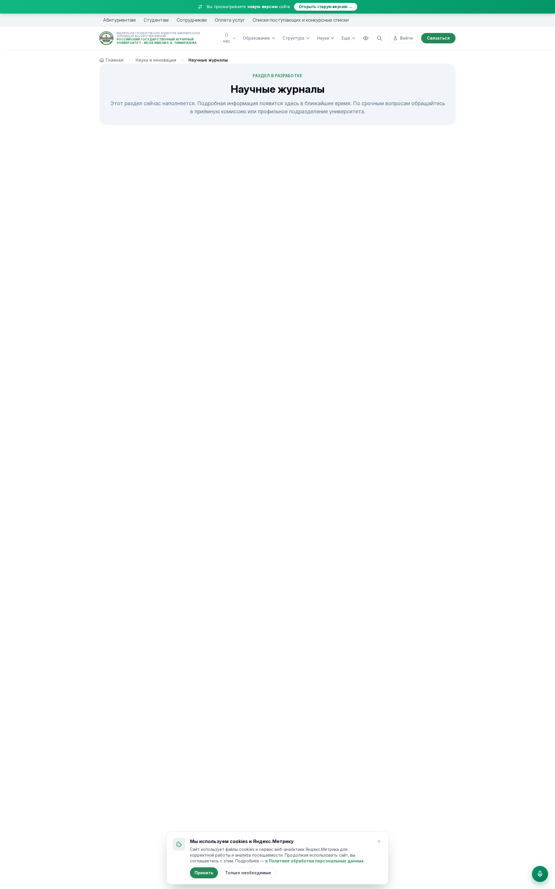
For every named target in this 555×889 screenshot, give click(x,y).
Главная (114, 60)
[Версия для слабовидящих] (365, 38)
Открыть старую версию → (325, 6)
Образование (256, 38)
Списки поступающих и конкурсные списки (301, 20)
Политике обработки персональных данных (316, 860)
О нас (226, 38)
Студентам (156, 20)
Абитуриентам (119, 20)
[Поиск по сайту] (379, 38)
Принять (204, 872)
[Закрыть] (379, 841)
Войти (406, 38)
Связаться (438, 38)
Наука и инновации (156, 60)
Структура (293, 38)
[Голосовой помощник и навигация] (540, 874)
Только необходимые (248, 872)
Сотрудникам (192, 20)
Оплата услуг (230, 20)
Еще (346, 38)
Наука (323, 38)
